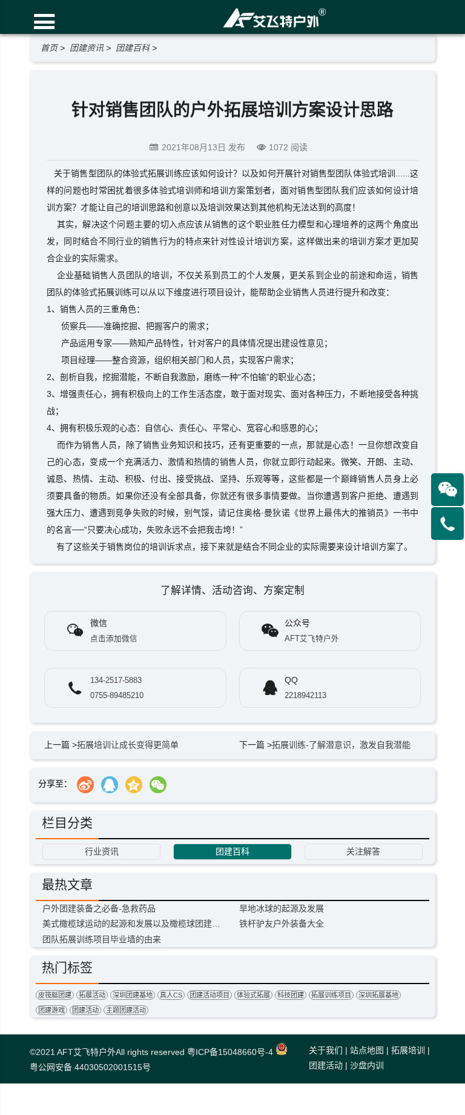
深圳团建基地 (133, 995)
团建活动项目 (209, 995)
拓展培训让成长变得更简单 (128, 745)
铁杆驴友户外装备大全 (281, 923)
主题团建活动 (126, 1010)
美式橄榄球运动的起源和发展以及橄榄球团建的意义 (139, 923)
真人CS (171, 995)
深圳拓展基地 (378, 995)
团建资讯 (87, 48)
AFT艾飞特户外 (86, 1052)
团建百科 (133, 48)
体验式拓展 (253, 995)
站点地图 (367, 1050)
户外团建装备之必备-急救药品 (99, 908)
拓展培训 (408, 1050)
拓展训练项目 (331, 995)
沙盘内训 (367, 1065)
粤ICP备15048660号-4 (230, 1052)
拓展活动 (92, 995)
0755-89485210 (116, 695)
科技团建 (290, 995)
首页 (49, 48)
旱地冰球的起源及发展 (281, 908)
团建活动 (85, 1010)
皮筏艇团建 (54, 995)
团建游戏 (51, 1010)
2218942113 (305, 695)
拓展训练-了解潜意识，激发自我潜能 (341, 745)
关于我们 (326, 1050)
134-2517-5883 (116, 680)
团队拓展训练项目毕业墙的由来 (101, 939)
